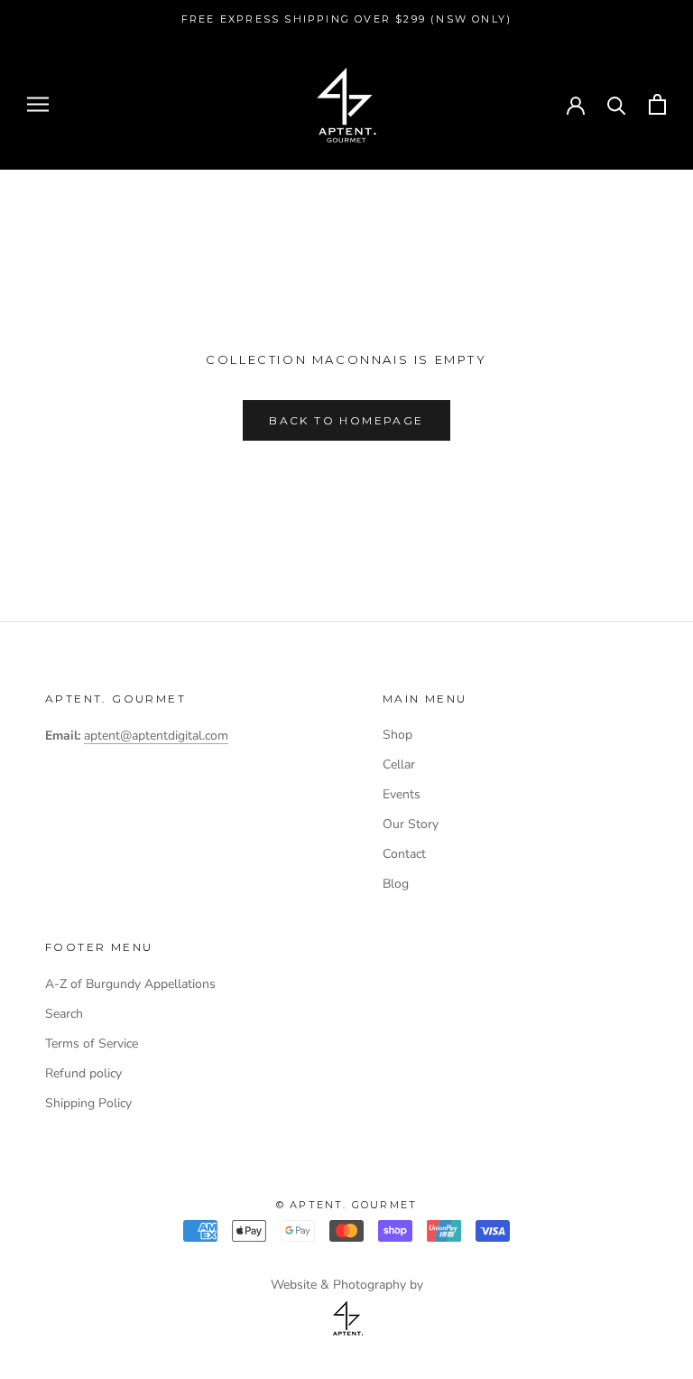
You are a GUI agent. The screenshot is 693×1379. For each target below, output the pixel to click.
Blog (396, 883)
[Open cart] (657, 104)
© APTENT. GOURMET (346, 1204)
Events (401, 794)
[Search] (616, 104)
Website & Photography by (347, 1284)
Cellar (399, 764)
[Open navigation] (38, 104)
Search (64, 1013)
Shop (397, 734)
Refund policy (83, 1073)
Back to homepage (346, 420)
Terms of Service (91, 1043)
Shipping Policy (88, 1103)
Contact (404, 853)
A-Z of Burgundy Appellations (130, 983)
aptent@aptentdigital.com (156, 735)
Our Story (411, 824)
